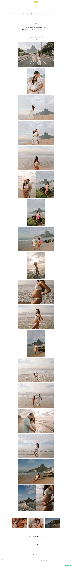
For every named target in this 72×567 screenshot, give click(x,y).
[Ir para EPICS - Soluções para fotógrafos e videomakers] (43, 560)
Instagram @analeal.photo (36, 537)
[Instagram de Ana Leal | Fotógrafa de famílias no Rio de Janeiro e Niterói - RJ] (1, 560)
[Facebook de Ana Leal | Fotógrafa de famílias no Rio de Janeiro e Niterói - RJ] (4, 560)
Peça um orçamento (36, 554)
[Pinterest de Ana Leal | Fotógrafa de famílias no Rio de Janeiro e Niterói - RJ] (3, 560)
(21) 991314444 (36, 547)
